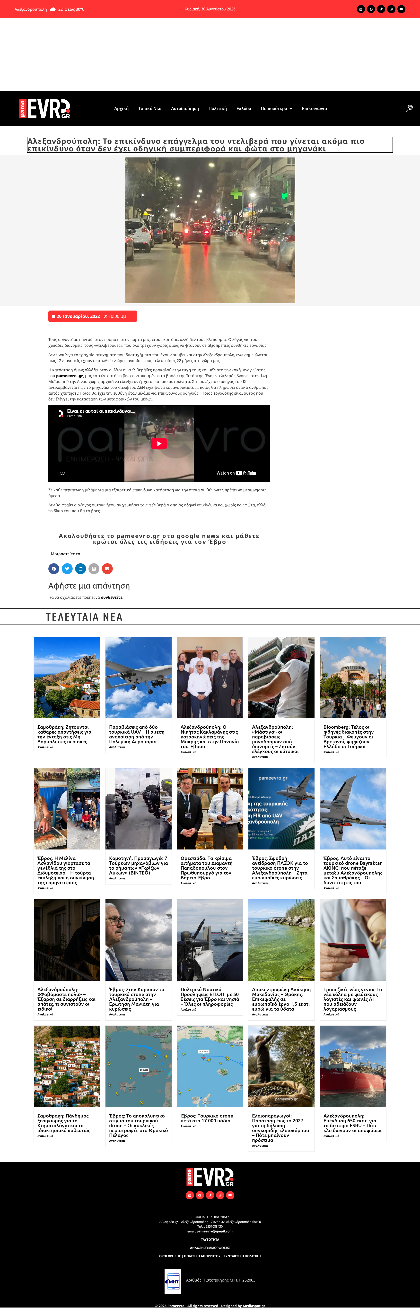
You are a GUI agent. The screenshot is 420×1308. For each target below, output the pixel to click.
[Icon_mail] (361, 9)
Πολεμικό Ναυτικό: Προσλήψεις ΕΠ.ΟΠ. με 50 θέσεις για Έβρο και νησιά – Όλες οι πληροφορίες (210, 996)
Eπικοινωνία (314, 108)
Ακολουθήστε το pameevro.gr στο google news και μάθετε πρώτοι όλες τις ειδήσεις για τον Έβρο (159, 539)
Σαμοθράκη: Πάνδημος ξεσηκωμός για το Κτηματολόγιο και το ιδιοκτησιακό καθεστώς (63, 1122)
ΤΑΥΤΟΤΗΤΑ (210, 1239)
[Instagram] (391, 9)
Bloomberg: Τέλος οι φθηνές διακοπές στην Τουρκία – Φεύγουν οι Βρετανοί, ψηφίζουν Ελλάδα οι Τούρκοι (349, 736)
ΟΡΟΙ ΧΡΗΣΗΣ (170, 1256)
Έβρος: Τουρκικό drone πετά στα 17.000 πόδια (207, 1118)
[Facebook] (371, 9)
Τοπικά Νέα (149, 108)
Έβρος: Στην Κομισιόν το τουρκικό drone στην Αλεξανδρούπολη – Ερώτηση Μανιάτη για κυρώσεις (136, 999)
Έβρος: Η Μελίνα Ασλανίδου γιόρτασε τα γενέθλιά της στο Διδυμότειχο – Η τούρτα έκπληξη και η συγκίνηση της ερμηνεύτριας (65, 870)
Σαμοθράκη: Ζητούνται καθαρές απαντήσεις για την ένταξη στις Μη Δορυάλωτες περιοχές (64, 734)
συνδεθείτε (111, 597)
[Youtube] (401, 9)
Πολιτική (218, 108)
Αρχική (121, 108)
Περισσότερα (274, 108)
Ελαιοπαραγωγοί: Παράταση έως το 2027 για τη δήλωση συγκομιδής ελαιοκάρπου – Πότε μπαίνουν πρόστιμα (280, 1127)
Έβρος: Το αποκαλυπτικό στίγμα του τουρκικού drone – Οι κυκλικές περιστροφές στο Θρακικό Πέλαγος (138, 1125)
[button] (409, 108)
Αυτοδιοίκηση (185, 108)
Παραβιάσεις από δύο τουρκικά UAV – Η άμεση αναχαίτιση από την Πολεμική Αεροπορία (137, 734)
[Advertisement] (210, 55)
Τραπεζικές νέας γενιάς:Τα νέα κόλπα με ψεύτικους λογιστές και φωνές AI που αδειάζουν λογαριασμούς (353, 999)
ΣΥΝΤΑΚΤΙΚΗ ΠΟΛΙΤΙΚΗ (242, 1256)
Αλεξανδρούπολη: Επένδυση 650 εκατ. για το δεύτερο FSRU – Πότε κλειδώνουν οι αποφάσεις (353, 1122)
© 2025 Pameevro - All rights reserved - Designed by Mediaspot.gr (210, 1305)
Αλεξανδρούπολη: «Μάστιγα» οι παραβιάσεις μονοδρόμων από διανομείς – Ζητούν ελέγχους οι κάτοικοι (275, 739)
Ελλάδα (243, 108)
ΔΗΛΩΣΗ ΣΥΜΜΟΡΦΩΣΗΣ (210, 1248)
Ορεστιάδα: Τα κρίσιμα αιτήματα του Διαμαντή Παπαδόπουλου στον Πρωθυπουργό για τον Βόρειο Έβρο (207, 868)
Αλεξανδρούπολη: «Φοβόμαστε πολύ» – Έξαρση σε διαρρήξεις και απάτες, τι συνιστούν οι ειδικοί (66, 999)
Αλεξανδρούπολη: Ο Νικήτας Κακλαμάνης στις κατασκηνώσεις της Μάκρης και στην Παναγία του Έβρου (210, 736)
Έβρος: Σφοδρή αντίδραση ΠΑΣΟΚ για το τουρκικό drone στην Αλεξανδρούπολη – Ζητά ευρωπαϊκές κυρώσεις (280, 868)
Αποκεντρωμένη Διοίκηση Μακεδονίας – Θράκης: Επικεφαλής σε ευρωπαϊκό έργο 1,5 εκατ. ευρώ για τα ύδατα (281, 999)
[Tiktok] (381, 9)
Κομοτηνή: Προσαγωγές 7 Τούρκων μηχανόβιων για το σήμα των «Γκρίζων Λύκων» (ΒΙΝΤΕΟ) (138, 865)
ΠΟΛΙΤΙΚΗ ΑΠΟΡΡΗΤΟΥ (202, 1256)
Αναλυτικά (45, 747)
